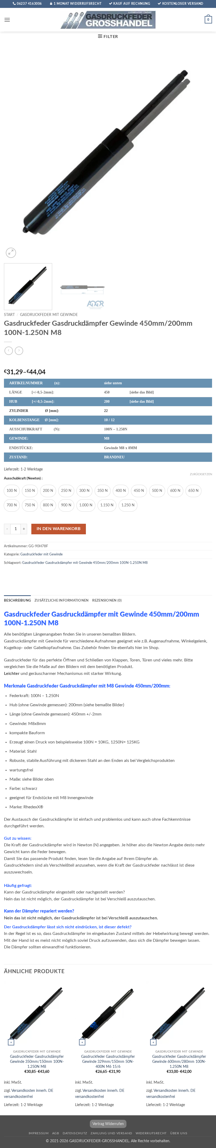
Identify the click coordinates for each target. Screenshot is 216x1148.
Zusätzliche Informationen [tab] (62, 600)
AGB (55, 1133)
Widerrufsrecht (151, 1133)
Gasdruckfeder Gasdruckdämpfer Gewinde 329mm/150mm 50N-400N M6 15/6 (108, 1061)
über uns (178, 1133)
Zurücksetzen (201, 474)
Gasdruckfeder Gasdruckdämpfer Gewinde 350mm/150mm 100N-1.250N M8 (37, 1061)
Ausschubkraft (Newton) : (23, 478)
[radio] (11, 491)
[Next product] (8, 351)
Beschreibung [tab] (17, 600)
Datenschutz (75, 1133)
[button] (7, 19)
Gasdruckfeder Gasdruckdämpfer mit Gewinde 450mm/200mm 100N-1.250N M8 (85, 562)
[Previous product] (19, 351)
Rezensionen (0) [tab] (107, 600)
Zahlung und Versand (111, 1133)
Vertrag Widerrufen (108, 1124)
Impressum (39, 1133)
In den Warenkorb (59, 529)
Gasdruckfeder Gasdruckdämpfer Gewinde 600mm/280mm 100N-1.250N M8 (179, 1061)
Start (9, 315)
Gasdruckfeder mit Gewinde (49, 315)
